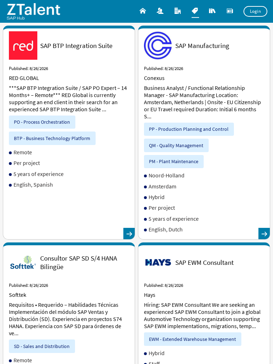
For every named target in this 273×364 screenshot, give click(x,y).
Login (255, 11)
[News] (230, 11)
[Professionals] (161, 11)
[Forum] (213, 11)
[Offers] (195, 11)
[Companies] (178, 11)
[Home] (143, 11)
